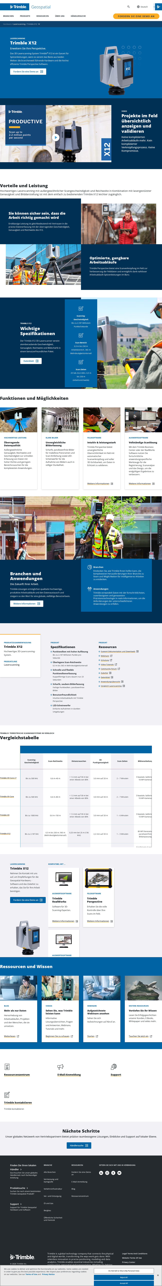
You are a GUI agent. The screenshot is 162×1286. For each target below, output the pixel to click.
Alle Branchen (50, 1172)
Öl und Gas (48, 1203)
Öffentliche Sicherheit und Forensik (53, 1218)
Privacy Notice (48, 1274)
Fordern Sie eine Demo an (136, 16)
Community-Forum (109, 669)
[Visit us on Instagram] (107, 1173)
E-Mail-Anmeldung (79, 1182)
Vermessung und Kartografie (51, 1180)
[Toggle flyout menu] (157, 6)
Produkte (25, 16)
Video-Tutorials (107, 664)
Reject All (124, 1277)
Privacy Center (128, 1262)
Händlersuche (78, 16)
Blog (73, 1189)
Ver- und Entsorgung (52, 1196)
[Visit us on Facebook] (113, 1173)
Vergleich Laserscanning (111, 686)
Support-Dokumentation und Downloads (118, 651)
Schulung (105, 660)
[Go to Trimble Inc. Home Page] (22, 1257)
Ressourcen (42, 16)
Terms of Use (31, 1274)
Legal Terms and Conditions (134, 1253)
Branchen (8, 16)
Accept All (124, 1283)
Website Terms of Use (132, 1258)
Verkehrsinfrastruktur (53, 1189)
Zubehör (104, 673)
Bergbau (47, 1210)
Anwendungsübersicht (110, 681)
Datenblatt (29, 361)
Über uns (59, 16)
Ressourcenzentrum (80, 1196)
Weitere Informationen (24, 603)
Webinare (105, 656)
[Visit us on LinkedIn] (101, 1173)
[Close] (158, 1275)
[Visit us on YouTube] (119, 1173)
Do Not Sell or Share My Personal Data (123, 1271)
